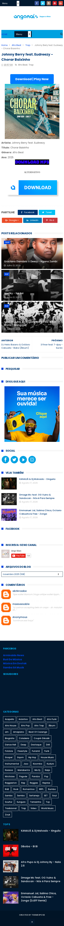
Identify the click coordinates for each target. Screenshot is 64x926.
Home (4, 34)
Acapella (9, 719)
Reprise (46, 782)
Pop (46, 776)
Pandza (36, 776)
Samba (8, 795)
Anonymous (19, 617)
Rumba (52, 789)
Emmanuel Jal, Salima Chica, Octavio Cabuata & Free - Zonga (40, 512)
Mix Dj (37, 770)
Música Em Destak (15, 663)
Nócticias (10, 776)
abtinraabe (19, 591)
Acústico (23, 719)
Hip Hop (32, 757)
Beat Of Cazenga (38, 731)
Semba (21, 795)
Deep (23, 744)
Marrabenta (24, 770)
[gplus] (61, 3)
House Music (47, 757)
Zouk (7, 814)
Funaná (36, 751)
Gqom (20, 757)
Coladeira (24, 738)
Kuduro (50, 763)
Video (34, 808)
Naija (47, 770)
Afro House (10, 725)
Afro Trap (39, 725)
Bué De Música (12, 659)
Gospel (8, 757)
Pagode (23, 776)
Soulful (8, 801)
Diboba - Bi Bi (29, 846)
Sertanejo (34, 795)
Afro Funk (51, 719)
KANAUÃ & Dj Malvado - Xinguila (37, 479)
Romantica (28, 789)
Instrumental (12, 763)
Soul (54, 795)
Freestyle (22, 751)
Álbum (51, 725)
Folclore (9, 751)
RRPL (41, 789)
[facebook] (37, 3)
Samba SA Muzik (13, 667)
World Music (47, 808)
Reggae (34, 782)
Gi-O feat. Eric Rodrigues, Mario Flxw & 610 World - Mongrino (30, 323)
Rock (15, 789)
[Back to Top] (32, 921)
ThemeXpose (38, 914)
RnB (7, 789)
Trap (27, 45)
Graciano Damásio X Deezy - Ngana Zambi (30, 261)
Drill (48, 744)
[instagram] (49, 3)
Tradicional (11, 808)
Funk (46, 751)
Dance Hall (10, 744)
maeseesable (21, 604)
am (7, 731)
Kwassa (9, 770)
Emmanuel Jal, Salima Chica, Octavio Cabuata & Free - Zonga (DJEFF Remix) (38, 897)
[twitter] (43, 3)
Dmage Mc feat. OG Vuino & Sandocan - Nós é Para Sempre (36, 496)
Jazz (26, 763)
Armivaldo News (13, 655)
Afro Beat (16, 45)
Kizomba (37, 763)
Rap (6, 274)
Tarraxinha (35, 801)
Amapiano (18, 731)
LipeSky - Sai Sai (13, 293)
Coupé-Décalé (41, 738)
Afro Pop (25, 725)
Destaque (36, 744)
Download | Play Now (32, 79)
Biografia (9, 738)
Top (48, 801)
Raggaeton (11, 782)
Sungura (21, 801)
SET (46, 795)
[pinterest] (55, 3)
